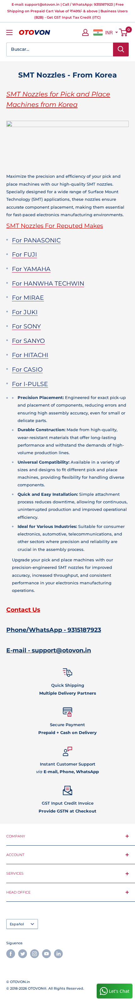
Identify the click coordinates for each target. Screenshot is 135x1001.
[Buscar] (121, 49)
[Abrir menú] (9, 32)
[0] (123, 32)
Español (17, 924)
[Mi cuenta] (85, 32)
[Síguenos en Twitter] (22, 953)
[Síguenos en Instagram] (34, 953)
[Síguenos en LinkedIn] (58, 953)
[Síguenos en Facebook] (10, 953)
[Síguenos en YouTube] (46, 953)
